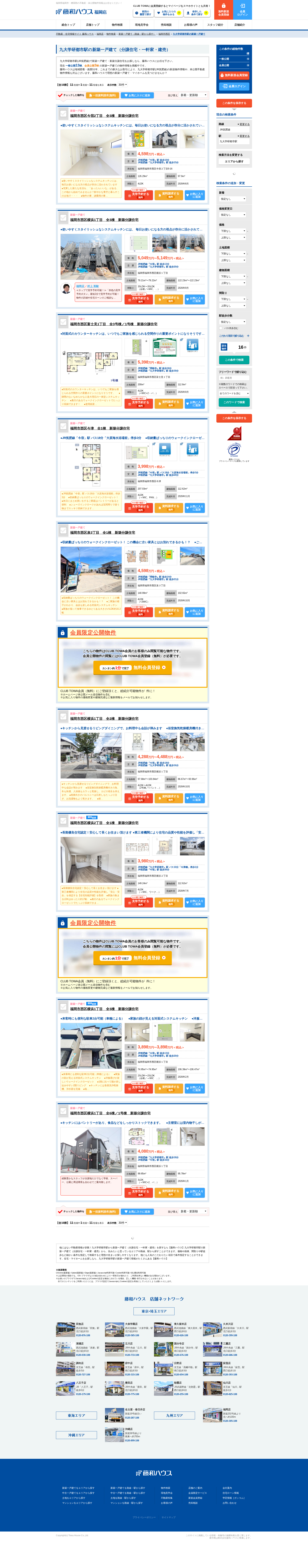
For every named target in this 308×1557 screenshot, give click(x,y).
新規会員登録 (195, 1498)
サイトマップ (169, 1517)
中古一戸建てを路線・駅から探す (128, 1493)
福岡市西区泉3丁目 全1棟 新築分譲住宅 (102, 532)
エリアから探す (234, 161)
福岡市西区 (164, 34)
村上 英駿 (93, 286)
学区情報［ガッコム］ (234, 1498)
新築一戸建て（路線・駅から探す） (137, 34)
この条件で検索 (234, 359)
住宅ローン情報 (231, 1493)
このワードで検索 (234, 402)
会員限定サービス (197, 1493)
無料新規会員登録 (236, 75)
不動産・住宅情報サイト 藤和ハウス (75, 34)
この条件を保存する (234, 102)
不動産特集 (167, 1498)
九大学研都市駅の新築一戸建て (189, 34)
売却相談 (193, 1503)
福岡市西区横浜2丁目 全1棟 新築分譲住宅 (104, 823)
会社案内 (227, 1488)
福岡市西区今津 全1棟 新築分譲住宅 (100, 428)
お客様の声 (167, 1503)
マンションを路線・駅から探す (127, 1503)
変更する (245, 124)
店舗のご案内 (195, 1488)
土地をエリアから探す (73, 1498)
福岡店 (100, 34)
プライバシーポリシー (144, 1517)
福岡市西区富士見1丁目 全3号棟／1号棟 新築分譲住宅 (113, 324)
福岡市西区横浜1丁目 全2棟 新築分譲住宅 (104, 718)
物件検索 (111, 34)
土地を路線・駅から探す (123, 1498)
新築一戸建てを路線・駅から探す (128, 1488)
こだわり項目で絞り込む (231, 335)
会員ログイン (237, 86)
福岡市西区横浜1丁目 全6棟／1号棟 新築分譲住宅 (110, 1113)
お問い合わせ (230, 1503)
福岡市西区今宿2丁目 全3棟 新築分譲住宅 (104, 116)
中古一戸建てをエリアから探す (78, 1493)
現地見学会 (167, 1493)
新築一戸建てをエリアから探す (78, 1488)
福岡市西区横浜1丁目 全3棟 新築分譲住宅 (104, 220)
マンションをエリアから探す (77, 1503)
